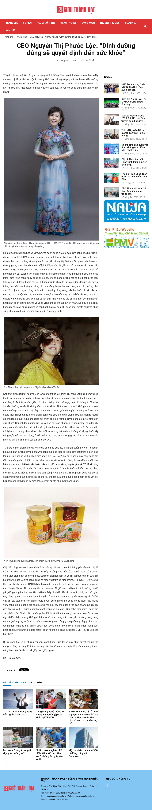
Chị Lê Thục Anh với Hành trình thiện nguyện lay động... (134, 162)
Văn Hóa (10, 30)
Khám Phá (130, 22)
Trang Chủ (12, 22)
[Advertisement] (126, 275)
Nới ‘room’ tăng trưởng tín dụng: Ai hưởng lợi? (17, 752)
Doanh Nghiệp (68, 22)
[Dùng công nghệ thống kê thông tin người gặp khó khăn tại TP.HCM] (50, 699)
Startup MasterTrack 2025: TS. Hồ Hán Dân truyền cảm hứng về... (133, 118)
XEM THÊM (35, 682)
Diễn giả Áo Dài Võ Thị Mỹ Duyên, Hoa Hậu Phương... (133, 102)
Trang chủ (8, 36)
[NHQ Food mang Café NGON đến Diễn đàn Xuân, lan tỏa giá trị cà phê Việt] (111, 88)
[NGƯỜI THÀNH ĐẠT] (76, 10)
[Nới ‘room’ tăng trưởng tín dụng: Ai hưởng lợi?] (18, 737)
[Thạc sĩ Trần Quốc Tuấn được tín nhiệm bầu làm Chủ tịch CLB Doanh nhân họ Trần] (111, 178)
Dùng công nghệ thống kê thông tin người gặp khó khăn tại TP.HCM (50, 714)
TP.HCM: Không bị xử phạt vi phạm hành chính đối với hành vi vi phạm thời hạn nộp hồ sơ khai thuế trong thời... (83, 717)
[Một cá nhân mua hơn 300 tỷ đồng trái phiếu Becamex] (83, 737)
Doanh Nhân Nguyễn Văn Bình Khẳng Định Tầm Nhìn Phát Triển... (134, 147)
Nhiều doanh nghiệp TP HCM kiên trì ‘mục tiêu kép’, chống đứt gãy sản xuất (49, 755)
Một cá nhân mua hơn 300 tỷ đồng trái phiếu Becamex (83, 753)
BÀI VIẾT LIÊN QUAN (14, 682)
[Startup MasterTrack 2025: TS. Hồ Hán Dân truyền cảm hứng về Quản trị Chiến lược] (111, 119)
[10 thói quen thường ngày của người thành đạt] (18, 699)
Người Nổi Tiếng (46, 22)
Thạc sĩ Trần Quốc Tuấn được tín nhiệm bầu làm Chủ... (134, 176)
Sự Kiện (27, 22)
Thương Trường (109, 22)
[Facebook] (107, 786)
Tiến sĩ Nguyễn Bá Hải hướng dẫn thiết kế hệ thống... (133, 133)
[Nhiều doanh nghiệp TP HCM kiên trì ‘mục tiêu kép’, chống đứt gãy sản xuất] (50, 737)
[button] (145, 26)
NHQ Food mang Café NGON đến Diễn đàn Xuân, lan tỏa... (133, 87)
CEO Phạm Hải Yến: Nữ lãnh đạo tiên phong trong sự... (133, 191)
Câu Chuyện (88, 22)
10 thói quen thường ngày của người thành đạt (17, 713)
